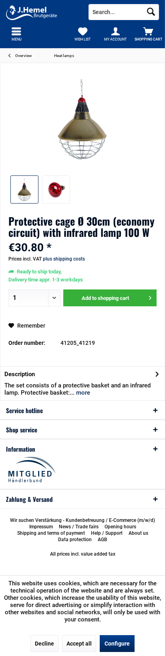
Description (19, 374)
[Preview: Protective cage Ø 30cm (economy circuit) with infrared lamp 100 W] (24, 189)
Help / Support (107, 533)
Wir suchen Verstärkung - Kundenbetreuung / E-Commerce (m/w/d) (82, 520)
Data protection (75, 539)
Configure (117, 643)
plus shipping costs (64, 259)
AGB (102, 539)
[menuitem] (148, 34)
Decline (44, 643)
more (82, 392)
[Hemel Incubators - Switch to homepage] (41, 12)
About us (138, 533)
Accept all (79, 643)
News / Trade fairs (79, 527)
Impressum (41, 527)
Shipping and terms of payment (51, 533)
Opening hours (120, 527)
